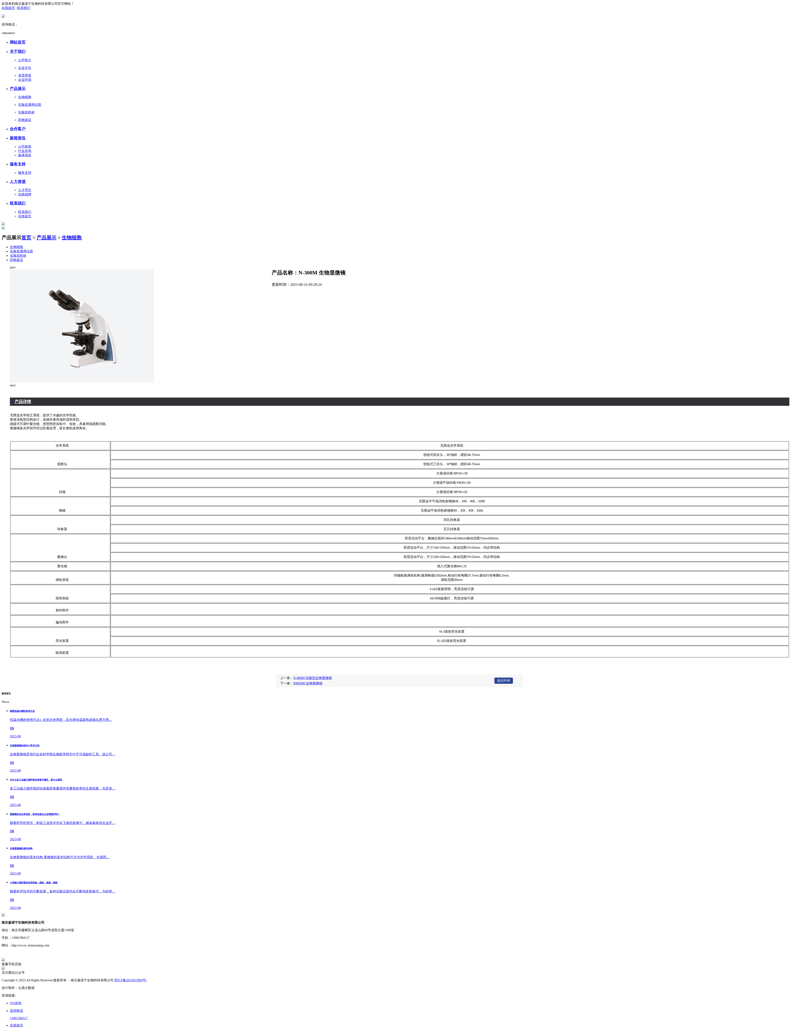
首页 (26, 237)
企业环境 (24, 79)
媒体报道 (24, 155)
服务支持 (18, 164)
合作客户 (18, 129)
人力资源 (18, 181)
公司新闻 (24, 146)
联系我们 (23, 8)
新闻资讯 (18, 138)
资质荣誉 (24, 75)
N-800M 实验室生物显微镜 (312, 678)
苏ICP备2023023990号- (130, 980)
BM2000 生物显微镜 (307, 683)
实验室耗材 (18, 255)
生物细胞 (72, 237)
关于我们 (18, 51)
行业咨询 (24, 151)
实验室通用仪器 (21, 251)
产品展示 (18, 88)
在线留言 (8, 8)
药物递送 (16, 260)
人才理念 (24, 190)
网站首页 (18, 42)
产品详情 (23, 401)
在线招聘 (24, 194)
